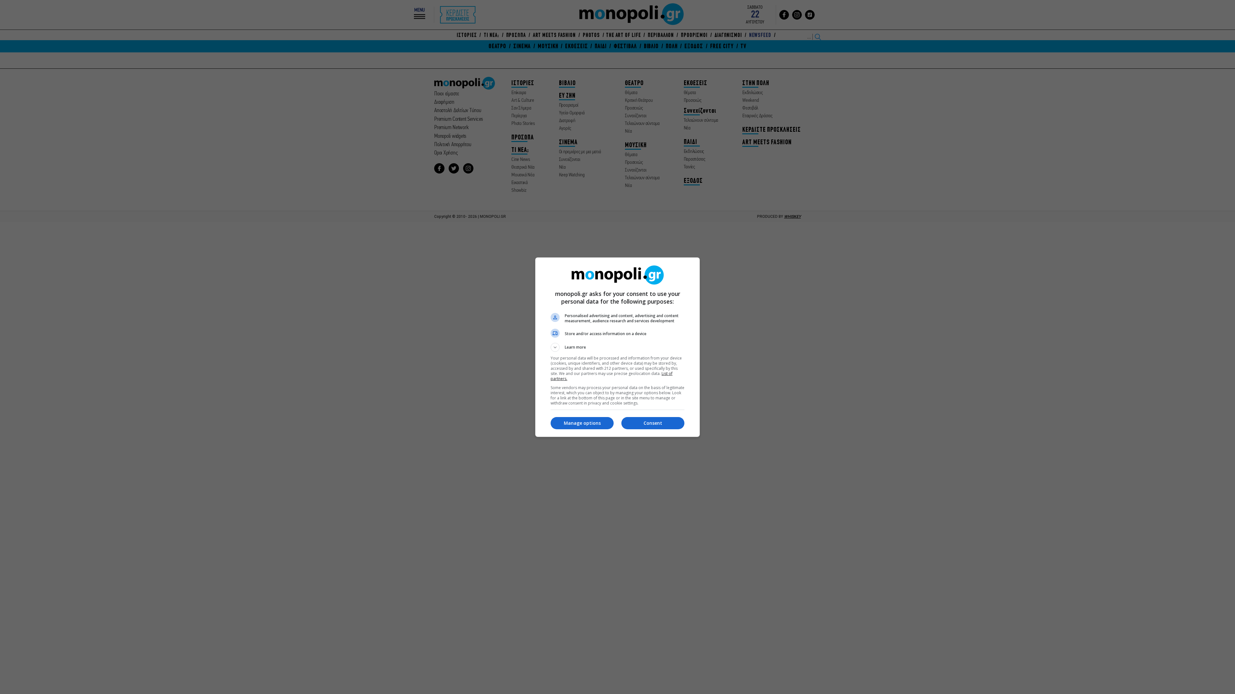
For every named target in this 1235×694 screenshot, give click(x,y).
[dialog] (617, 347)
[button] (617, 347)
